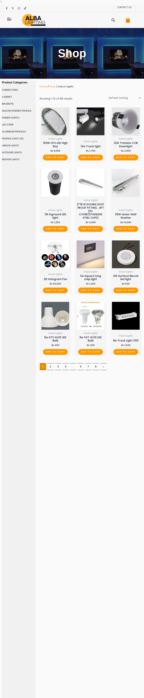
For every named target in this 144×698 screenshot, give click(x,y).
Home (43, 86)
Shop (52, 86)
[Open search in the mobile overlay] (113, 20)
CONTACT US (124, 7)
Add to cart (55, 157)
